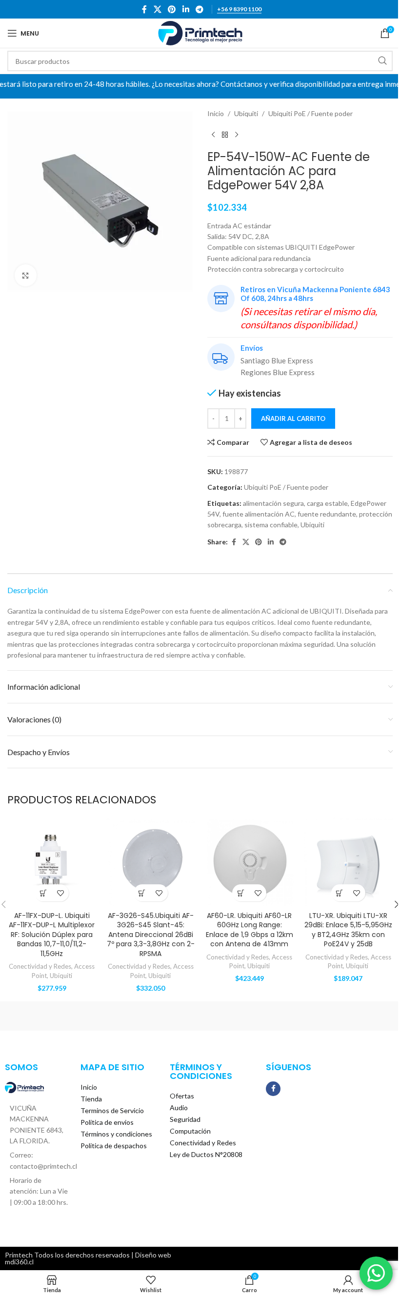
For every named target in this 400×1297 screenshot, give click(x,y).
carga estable (327, 503)
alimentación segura (273, 503)
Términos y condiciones (116, 1134)
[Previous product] (213, 134)
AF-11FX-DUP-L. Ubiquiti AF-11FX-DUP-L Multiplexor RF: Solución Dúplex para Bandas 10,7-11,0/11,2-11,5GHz (52, 934)
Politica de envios (107, 1122)
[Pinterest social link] (172, 9)
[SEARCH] (382, 61)
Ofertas (182, 1096)
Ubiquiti (246, 113)
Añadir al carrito (293, 418)
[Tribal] (55, 1016)
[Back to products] (225, 134)
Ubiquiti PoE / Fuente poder (310, 113)
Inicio (215, 113)
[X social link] (157, 9)
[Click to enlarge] (26, 275)
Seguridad (185, 1119)
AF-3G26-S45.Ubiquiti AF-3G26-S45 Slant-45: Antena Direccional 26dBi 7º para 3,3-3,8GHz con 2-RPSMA (151, 934)
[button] (43, 892)
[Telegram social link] (199, 9)
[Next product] (236, 134)
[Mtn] (152, 1016)
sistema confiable (271, 524)
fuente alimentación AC (258, 514)
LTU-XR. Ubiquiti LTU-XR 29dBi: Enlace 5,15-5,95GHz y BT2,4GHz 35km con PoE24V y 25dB (348, 930)
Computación (190, 1131)
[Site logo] (200, 32)
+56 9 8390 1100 (239, 9)
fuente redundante (327, 514)
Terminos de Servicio (112, 1110)
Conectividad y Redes (40, 966)
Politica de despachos (113, 1145)
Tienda (91, 1099)
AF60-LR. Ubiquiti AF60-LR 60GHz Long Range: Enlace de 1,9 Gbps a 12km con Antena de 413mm (249, 930)
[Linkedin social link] (185, 9)
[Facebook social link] (144, 9)
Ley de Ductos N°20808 (206, 1154)
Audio (179, 1107)
